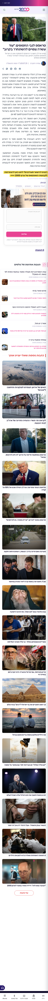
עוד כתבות (24, 893)
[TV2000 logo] (24, 10)
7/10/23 (19, 186)
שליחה (24, 234)
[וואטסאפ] (7, 68)
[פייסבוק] (15, 68)
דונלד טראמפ (39, 186)
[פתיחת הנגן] (2, 987)
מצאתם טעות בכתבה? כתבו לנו (37, 178)
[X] (11, 69)
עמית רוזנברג (35, 63)
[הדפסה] (20, 68)
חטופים (28, 186)
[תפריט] (44, 10)
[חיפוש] (4, 10)
